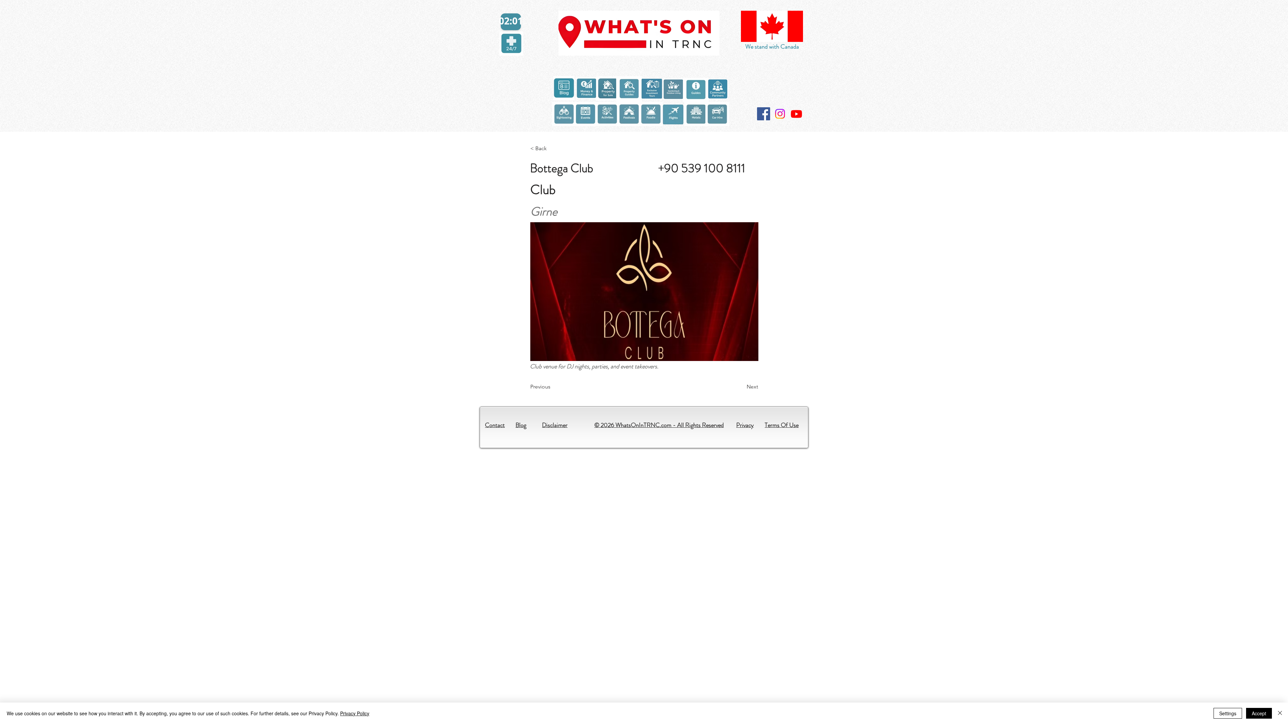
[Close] (1280, 713)
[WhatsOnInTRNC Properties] (796, 113)
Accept (1259, 713)
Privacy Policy (354, 713)
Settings (1227, 713)
